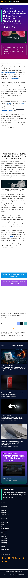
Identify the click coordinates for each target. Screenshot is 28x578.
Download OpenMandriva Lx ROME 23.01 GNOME (14, 275)
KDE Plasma (9, 110)
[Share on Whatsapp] (10, 27)
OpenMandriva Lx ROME (8, 72)
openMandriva (5, 315)
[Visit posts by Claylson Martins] (3, 329)
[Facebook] (26, 329)
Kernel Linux (10, 365)
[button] (2, 1)
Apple (4, 415)
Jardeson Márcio (8, 480)
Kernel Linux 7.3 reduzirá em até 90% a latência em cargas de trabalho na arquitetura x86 (13, 368)
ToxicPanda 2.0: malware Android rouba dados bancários (12, 393)
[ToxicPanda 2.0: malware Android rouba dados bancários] (14, 382)
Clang (22, 103)
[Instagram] (16, 558)
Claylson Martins (9, 23)
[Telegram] (23, 558)
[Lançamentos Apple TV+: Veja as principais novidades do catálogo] (14, 406)
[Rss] (2, 561)
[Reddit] (19, 558)
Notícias (16, 453)
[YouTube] (9, 558)
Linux (4, 365)
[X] (5, 558)
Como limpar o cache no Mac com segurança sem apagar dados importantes (12, 443)
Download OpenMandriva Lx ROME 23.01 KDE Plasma (14, 283)
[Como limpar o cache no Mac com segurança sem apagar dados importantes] (14, 431)
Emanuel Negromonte (7, 372)
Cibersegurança (8, 453)
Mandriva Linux (15, 78)
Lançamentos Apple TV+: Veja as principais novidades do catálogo (12, 418)
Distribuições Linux (8, 8)
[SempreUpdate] (14, 1)
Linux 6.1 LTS (22, 313)
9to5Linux (9, 318)
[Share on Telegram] (12, 27)
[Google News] (12, 558)
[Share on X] (7, 27)
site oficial (10, 236)
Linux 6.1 (9, 103)
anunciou (17, 69)
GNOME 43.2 (9, 313)
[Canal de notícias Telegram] (6, 561)
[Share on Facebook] (4, 27)
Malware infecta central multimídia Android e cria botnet (14, 458)
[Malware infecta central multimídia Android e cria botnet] (14, 469)
